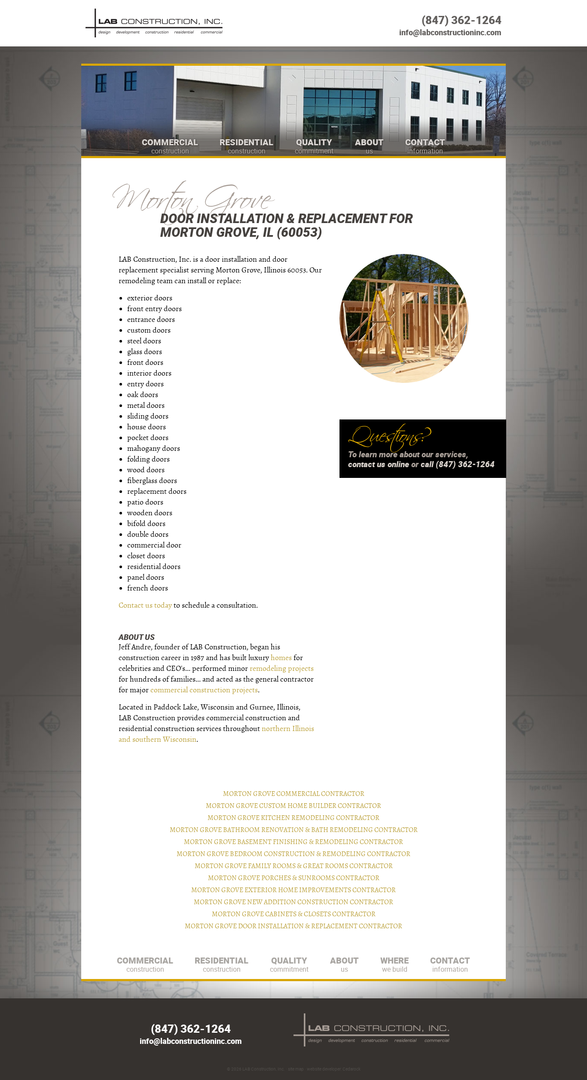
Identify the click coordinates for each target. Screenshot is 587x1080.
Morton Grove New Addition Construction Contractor (293, 902)
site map (296, 1069)
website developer (324, 1069)
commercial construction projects (204, 690)
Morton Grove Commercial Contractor (293, 793)
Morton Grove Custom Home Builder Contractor (293, 806)
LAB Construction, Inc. (263, 1069)
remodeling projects (282, 668)
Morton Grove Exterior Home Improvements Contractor (293, 890)
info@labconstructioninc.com (450, 32)
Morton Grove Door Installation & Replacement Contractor (293, 926)
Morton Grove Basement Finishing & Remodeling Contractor (293, 842)
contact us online (378, 464)
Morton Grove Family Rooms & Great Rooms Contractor (294, 866)
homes (281, 658)
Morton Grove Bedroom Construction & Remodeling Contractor (293, 854)
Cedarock (351, 1069)
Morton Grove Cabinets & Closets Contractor (294, 914)
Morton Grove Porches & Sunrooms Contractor (293, 878)
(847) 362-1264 (461, 20)
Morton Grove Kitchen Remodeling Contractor (293, 818)
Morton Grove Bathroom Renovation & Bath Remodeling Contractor (294, 830)
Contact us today (145, 605)
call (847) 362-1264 (458, 464)
